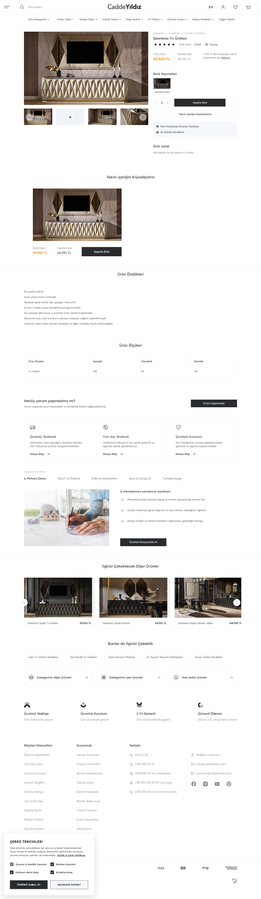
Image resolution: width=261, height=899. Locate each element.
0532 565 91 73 (144, 764)
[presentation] (29, 117)
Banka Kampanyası (90, 773)
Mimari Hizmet (34, 819)
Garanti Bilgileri (34, 782)
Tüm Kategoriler (37, 19)
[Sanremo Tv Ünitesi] (86, 68)
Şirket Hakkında (87, 792)
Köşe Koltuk (133, 19)
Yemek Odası (87, 19)
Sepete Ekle (102, 251)
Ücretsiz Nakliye (36, 714)
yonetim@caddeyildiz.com (214, 773)
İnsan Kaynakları (88, 819)
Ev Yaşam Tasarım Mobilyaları (165, 657)
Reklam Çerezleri (66, 864)
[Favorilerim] (235, 7)
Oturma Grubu (175, 19)
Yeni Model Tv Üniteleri (83, 657)
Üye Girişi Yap (33, 801)
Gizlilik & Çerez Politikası (71, 855)
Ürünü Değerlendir (214, 403)
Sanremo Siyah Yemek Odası (195, 623)
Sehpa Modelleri (201, 19)
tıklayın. (225, 57)
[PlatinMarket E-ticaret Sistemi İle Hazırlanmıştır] (234, 881)
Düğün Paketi (227, 19)
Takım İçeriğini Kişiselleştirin (195, 114)
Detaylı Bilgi (37, 454)
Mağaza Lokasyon (208, 755)
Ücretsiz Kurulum (94, 714)
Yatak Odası (64, 19)
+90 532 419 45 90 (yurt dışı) (153, 782)
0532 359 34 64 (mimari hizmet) (156, 792)
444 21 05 (141, 755)
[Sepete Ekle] (199, 103)
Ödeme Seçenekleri (37, 755)
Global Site (84, 829)
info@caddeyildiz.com (211, 764)
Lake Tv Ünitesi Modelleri (43, 657)
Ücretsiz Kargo (34, 792)
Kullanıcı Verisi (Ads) (27, 872)
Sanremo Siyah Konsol (116, 623)
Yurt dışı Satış (33, 764)
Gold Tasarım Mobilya (122, 657)
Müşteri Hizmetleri (89, 764)
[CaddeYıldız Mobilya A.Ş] (124, 7)
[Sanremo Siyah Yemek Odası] (210, 598)
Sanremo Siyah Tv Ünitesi (162, 92)
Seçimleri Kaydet (69, 884)
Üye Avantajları (34, 829)
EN (211, 7)
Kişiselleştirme (64, 872)
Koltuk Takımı (110, 19)
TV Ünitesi (154, 19)
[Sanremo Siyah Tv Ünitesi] (162, 83)
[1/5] (155, 44)
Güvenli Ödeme (210, 714)
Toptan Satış (85, 782)
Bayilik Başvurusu (88, 801)
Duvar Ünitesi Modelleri (209, 657)
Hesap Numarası (88, 755)
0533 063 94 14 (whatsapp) (153, 773)
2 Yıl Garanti (146, 714)
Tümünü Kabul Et (28, 884)
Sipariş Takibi (33, 810)
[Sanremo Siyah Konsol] (134, 598)
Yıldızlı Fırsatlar (87, 810)
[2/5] (157, 44)
